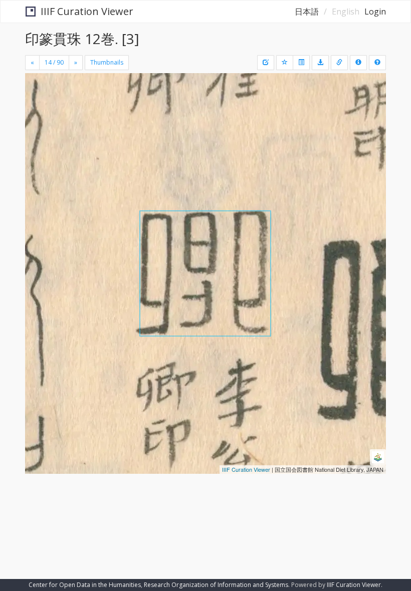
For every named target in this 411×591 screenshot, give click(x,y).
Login (375, 11)
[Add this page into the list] (284, 62)
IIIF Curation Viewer (87, 11)
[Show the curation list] (301, 62)
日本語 (307, 11)
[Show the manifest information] (358, 62)
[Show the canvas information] (339, 62)
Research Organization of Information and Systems (216, 584)
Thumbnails (106, 62)
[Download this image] (320, 62)
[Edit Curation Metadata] (265, 62)
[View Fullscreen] (38, 123)
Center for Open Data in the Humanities (85, 584)
